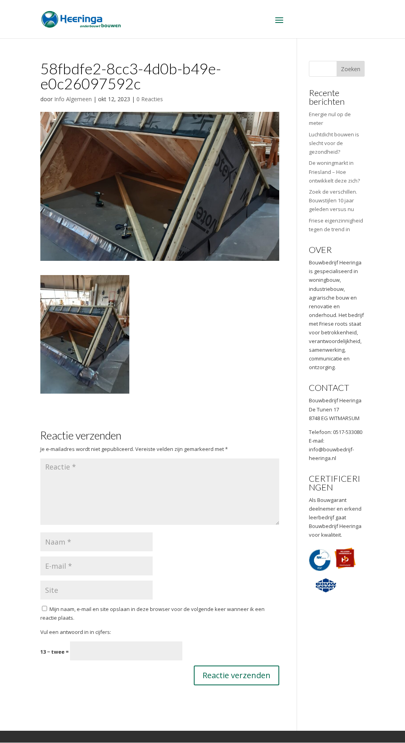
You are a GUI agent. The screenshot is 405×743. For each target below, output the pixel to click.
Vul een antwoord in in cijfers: (75, 632)
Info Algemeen (73, 99)
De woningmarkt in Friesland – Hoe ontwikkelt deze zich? (334, 171)
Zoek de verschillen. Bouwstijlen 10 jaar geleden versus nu (333, 200)
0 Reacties (149, 99)
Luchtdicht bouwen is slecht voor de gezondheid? (334, 143)
